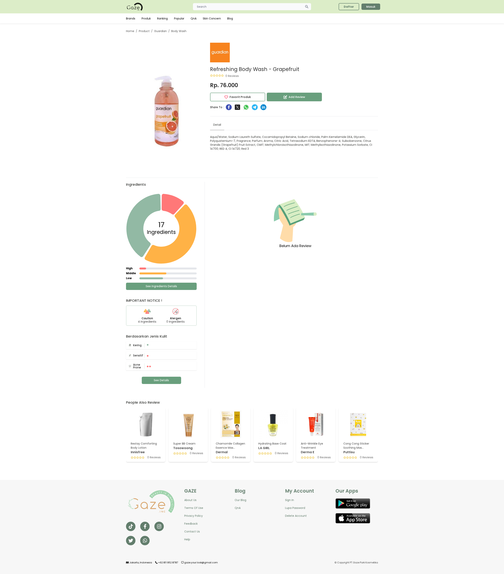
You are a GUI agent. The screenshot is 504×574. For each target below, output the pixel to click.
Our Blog (240, 500)
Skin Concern (212, 18)
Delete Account (296, 516)
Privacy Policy (193, 516)
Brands (130, 18)
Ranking (162, 18)
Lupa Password (295, 508)
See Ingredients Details (161, 286)
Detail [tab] (217, 125)
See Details (161, 380)
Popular (179, 18)
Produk (146, 18)
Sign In (289, 500)
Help (187, 539)
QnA (193, 18)
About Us (190, 500)
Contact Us (192, 531)
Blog (230, 18)
